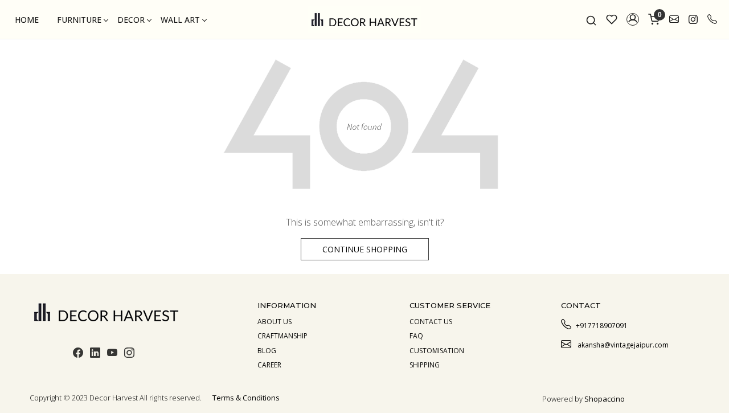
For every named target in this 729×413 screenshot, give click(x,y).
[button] (633, 19)
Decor (131, 19)
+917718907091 (602, 325)
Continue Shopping (364, 249)
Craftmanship (282, 336)
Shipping (424, 365)
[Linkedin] (95, 354)
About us (274, 321)
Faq (416, 336)
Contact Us (430, 321)
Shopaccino (604, 399)
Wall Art (180, 19)
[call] (712, 19)
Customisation (436, 350)
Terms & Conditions (246, 397)
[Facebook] (78, 354)
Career (269, 365)
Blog (266, 350)
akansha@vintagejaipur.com (622, 345)
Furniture (79, 19)
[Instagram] (129, 354)
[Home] (364, 19)
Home (27, 19)
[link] (591, 19)
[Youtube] (112, 354)
